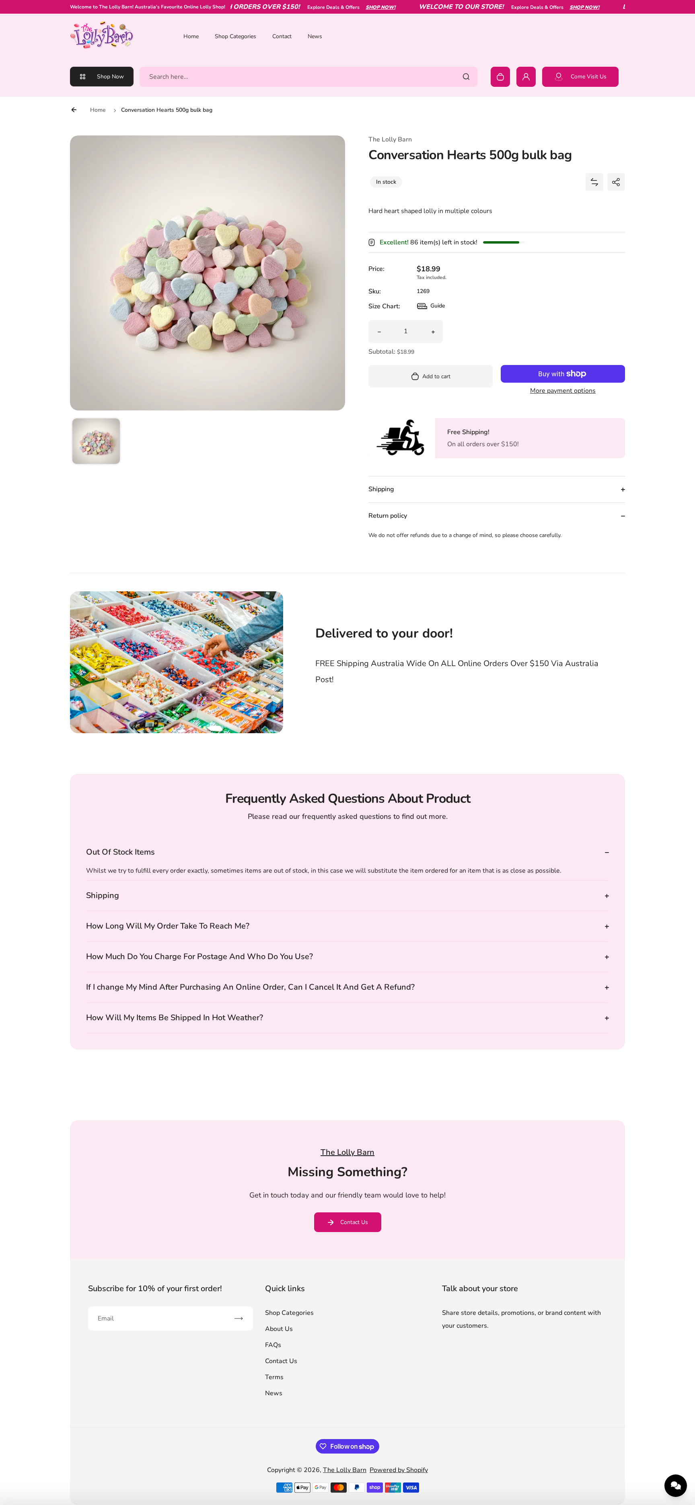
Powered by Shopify (399, 1470)
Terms (274, 1377)
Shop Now (110, 76)
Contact (282, 36)
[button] (96, 442)
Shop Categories (235, 36)
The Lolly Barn (344, 1470)
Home (191, 36)
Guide (431, 308)
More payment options (563, 390)
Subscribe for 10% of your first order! (155, 1288)
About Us (279, 1329)
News (315, 36)
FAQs (273, 1345)
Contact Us (354, 1222)
